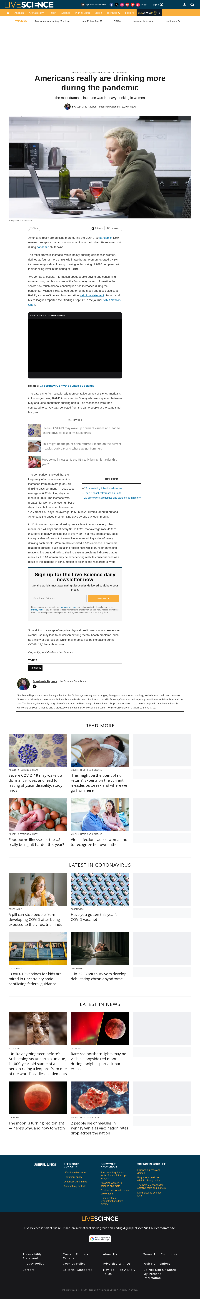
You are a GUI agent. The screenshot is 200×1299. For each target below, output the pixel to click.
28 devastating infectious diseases (103, 488)
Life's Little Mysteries (75, 1172)
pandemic (105, 237)
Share (35, 228)
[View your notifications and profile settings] (184, 5)
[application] (75, 345)
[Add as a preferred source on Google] (100, 1238)
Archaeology (36, 12)
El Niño (117, 21)
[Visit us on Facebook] (111, 5)
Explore (129, 12)
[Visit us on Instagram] (122, 5)
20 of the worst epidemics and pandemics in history (112, 497)
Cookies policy (74, 1263)
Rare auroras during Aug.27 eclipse (52, 21)
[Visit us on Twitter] (117, 5)
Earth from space (73, 1177)
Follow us (99, 228)
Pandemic (35, 667)
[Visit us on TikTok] (138, 5)
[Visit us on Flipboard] (133, 5)
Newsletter (115, 228)
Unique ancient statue (142, 21)
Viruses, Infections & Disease (96, 72)
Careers (28, 1269)
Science (65, 12)
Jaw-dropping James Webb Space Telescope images (114, 1175)
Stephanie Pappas (86, 106)
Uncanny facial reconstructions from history (112, 1201)
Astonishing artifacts (75, 1186)
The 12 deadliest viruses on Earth (102, 493)
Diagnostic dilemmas (75, 1181)
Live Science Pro (173, 21)
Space (98, 12)
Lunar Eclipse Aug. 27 (91, 21)
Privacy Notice (38, 610)
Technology (113, 12)
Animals (19, 12)
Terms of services (68, 607)
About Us (110, 1254)
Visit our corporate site (159, 1228)
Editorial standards (77, 1269)
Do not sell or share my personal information (159, 1274)
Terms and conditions (160, 1254)
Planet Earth (82, 12)
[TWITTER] (35, 686)
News (133, 106)
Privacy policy (33, 1263)
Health (52, 12)
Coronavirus (121, 72)
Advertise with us (117, 1263)
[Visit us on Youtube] (127, 5)
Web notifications (157, 1263)
